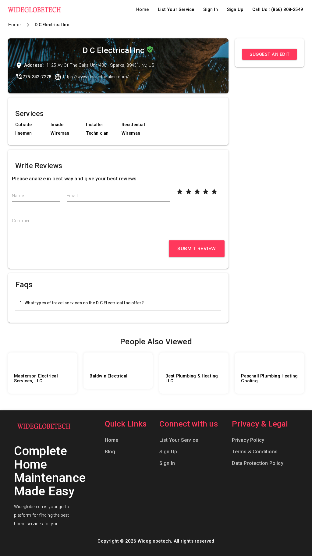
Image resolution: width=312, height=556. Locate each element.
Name (18, 195)
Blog (110, 452)
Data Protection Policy (257, 463)
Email (72, 195)
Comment (22, 220)
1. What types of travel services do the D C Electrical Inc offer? (82, 302)
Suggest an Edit (270, 54)
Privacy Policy (248, 440)
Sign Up (235, 9)
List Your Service (176, 9)
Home (142, 9)
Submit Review (196, 248)
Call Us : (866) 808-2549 (277, 9)
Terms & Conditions (255, 452)
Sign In (210, 9)
